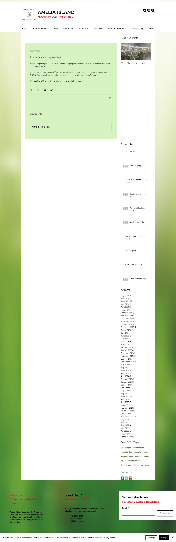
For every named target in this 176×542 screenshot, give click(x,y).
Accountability (138, 448)
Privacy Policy (109, 537)
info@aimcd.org (77, 521)
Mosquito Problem (142, 456)
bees (147, 465)
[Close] (172, 537)
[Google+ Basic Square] (130, 478)
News (123, 461)
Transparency (126, 465)
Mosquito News (127, 456)
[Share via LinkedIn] (44, 90)
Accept (164, 537)
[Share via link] (51, 90)
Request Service (133, 461)
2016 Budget (126, 448)
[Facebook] (152, 10)
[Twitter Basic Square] (126, 478)
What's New (138, 465)
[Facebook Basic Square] (122, 478)
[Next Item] (146, 51)
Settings (151, 537)
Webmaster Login (17, 495)
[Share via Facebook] (31, 90)
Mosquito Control (141, 452)
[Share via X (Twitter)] (38, 90)
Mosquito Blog (126, 452)
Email (125, 508)
